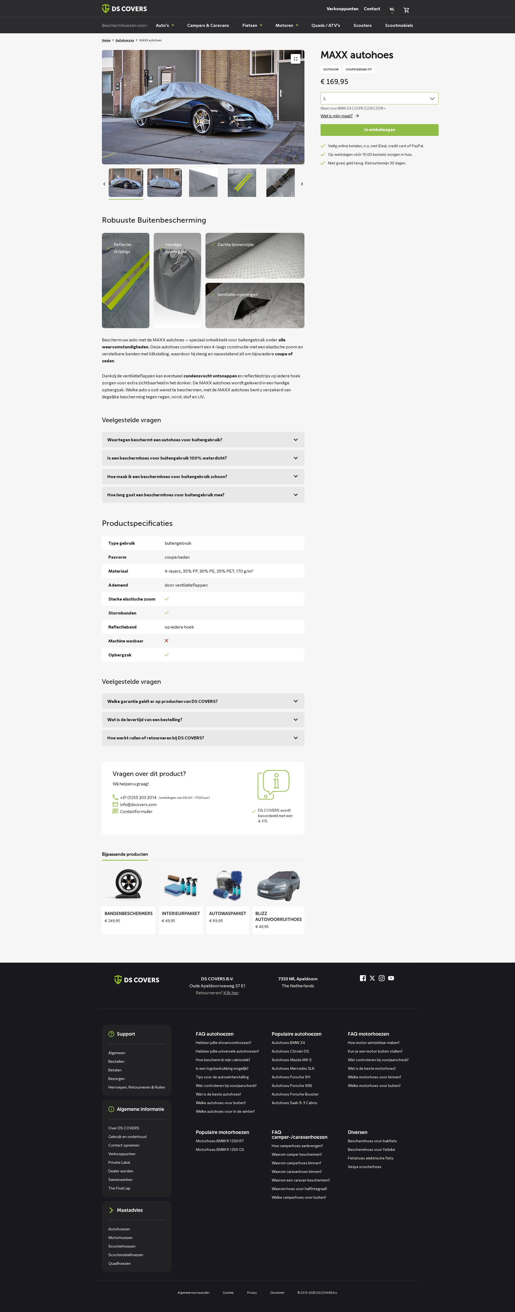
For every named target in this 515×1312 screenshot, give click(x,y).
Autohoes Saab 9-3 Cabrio (294, 1102)
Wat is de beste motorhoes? (372, 1068)
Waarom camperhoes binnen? (296, 1163)
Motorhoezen (120, 1237)
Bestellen (116, 1061)
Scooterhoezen (121, 1246)
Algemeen (116, 1052)
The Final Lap (119, 1188)
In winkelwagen (379, 129)
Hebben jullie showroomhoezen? (223, 1042)
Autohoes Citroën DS (290, 1051)
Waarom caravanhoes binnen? (297, 1171)
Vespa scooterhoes (364, 1166)
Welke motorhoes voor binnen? (374, 1077)
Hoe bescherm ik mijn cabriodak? (223, 1059)
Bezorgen (116, 1078)
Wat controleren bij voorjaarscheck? (226, 1085)
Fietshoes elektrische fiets (370, 1158)
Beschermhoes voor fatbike (371, 1149)
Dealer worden (120, 1171)
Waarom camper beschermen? (297, 1154)
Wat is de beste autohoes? (218, 1094)
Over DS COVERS (123, 1128)
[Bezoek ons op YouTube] (391, 978)
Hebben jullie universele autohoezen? (227, 1051)
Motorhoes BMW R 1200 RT (220, 1140)
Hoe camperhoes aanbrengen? (297, 1145)
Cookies (228, 1292)
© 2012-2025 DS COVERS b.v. (317, 1292)
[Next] (301, 184)
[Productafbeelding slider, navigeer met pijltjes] (203, 107)
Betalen (115, 1070)
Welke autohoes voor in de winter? (225, 1111)
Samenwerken (120, 1179)
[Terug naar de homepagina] (136, 979)
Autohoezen (125, 40)
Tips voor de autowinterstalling (222, 1077)
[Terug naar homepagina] (124, 8)
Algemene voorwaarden (193, 1292)
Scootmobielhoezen (125, 1254)
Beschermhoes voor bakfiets (372, 1140)
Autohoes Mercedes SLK (293, 1068)
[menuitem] (165, 25)
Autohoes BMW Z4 (288, 1042)
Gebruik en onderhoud (127, 1136)
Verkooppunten (342, 8)
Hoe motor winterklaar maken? (374, 1042)
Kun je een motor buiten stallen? (375, 1051)
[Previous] (104, 184)
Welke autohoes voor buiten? (221, 1102)
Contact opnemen (123, 1145)
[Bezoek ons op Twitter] (372, 978)
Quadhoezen (119, 1263)
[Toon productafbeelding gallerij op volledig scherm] (295, 59)
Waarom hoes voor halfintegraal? (299, 1188)
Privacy (252, 1292)
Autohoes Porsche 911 (291, 1077)
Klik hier (231, 992)
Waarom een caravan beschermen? (301, 1180)
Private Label (119, 1162)
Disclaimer (277, 1292)
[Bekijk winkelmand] (406, 10)
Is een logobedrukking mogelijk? (222, 1068)
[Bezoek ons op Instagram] (382, 978)
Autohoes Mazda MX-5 (292, 1059)
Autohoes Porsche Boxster (295, 1094)
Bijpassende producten (125, 854)
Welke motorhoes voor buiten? (374, 1085)
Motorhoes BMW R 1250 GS (220, 1149)
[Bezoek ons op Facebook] (363, 978)
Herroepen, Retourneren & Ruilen (136, 1087)
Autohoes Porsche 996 (292, 1085)
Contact (372, 8)
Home (106, 40)
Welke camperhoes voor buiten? (299, 1197)
